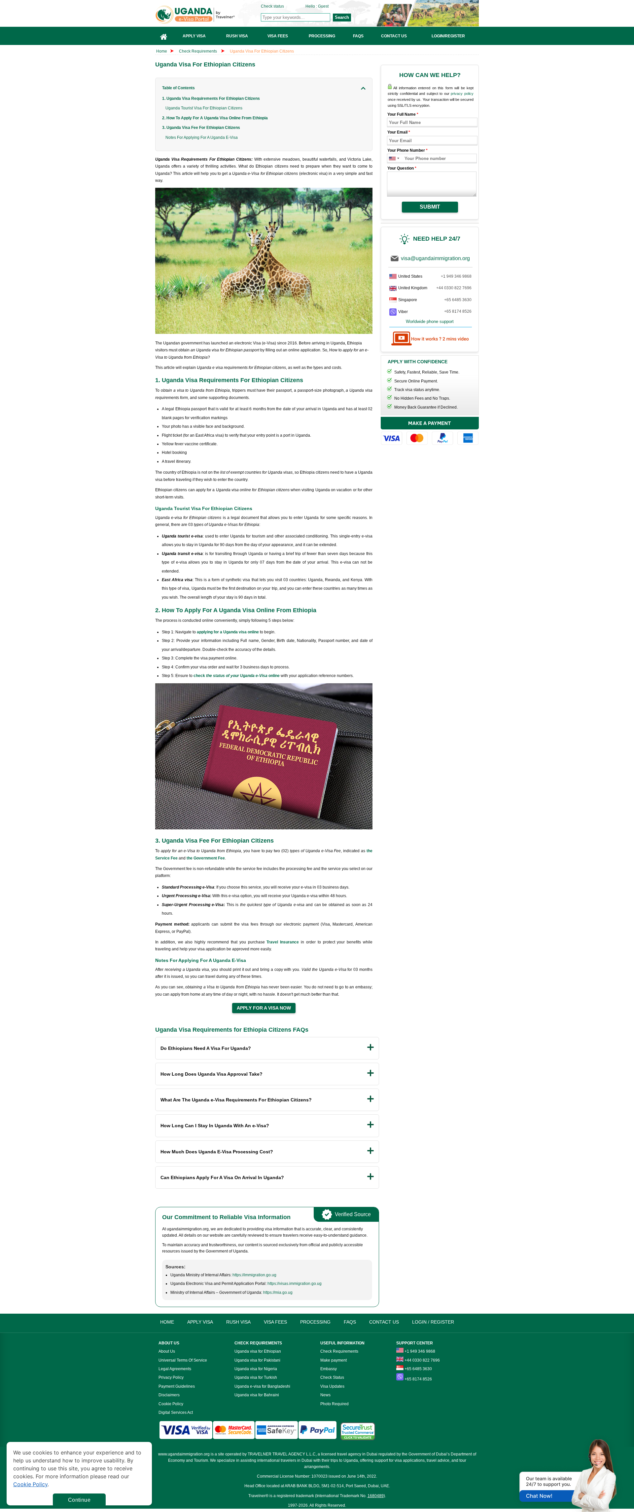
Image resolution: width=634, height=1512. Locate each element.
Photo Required (334, 1404)
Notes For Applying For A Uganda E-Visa (201, 137)
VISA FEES (275, 1322)
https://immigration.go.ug (254, 1275)
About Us (166, 1351)
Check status (272, 6)
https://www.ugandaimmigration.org (208, 15)
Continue (79, 1500)
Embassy (328, 1369)
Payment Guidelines (176, 1386)
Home (161, 51)
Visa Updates (332, 1386)
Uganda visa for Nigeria (255, 1369)
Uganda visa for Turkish (255, 1377)
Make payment (333, 1360)
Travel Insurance (282, 942)
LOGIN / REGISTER (433, 1322)
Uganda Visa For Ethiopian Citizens (262, 51)
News (325, 1395)
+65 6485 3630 (458, 300)
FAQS (350, 1322)
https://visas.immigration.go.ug (294, 1283)
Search (342, 17)
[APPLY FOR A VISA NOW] (264, 1008)
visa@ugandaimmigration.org (435, 258)
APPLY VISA (200, 1322)
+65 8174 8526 (458, 311)
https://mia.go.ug (278, 1292)
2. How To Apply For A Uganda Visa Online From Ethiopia (215, 118)
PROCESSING (315, 1322)
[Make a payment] (430, 432)
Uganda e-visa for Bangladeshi (262, 1386)
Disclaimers (169, 1395)
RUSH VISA (238, 1322)
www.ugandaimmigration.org (184, 1454)
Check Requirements (198, 51)
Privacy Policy (171, 1377)
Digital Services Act (175, 1412)
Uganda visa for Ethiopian (257, 1351)
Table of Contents (178, 88)
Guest (323, 6)
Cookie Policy (170, 1404)
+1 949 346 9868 (456, 276)
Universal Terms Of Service (182, 1360)
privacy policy (462, 94)
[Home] (163, 36)
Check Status (332, 1377)
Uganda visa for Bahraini (256, 1395)
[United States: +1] (391, 158)
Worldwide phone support (430, 321)
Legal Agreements (174, 1369)
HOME (167, 1322)
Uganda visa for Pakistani (257, 1360)
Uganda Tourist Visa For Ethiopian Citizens (203, 108)
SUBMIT (430, 207)
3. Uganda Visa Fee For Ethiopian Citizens (201, 127)
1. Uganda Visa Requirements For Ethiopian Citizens (211, 98)
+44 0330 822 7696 (454, 288)
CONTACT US (384, 1322)
